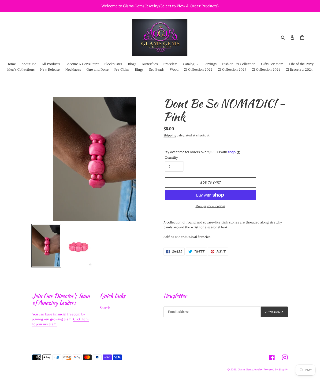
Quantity (171, 157)
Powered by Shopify (276, 369)
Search (105, 308)
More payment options (210, 206)
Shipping (170, 135)
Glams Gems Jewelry (250, 369)
